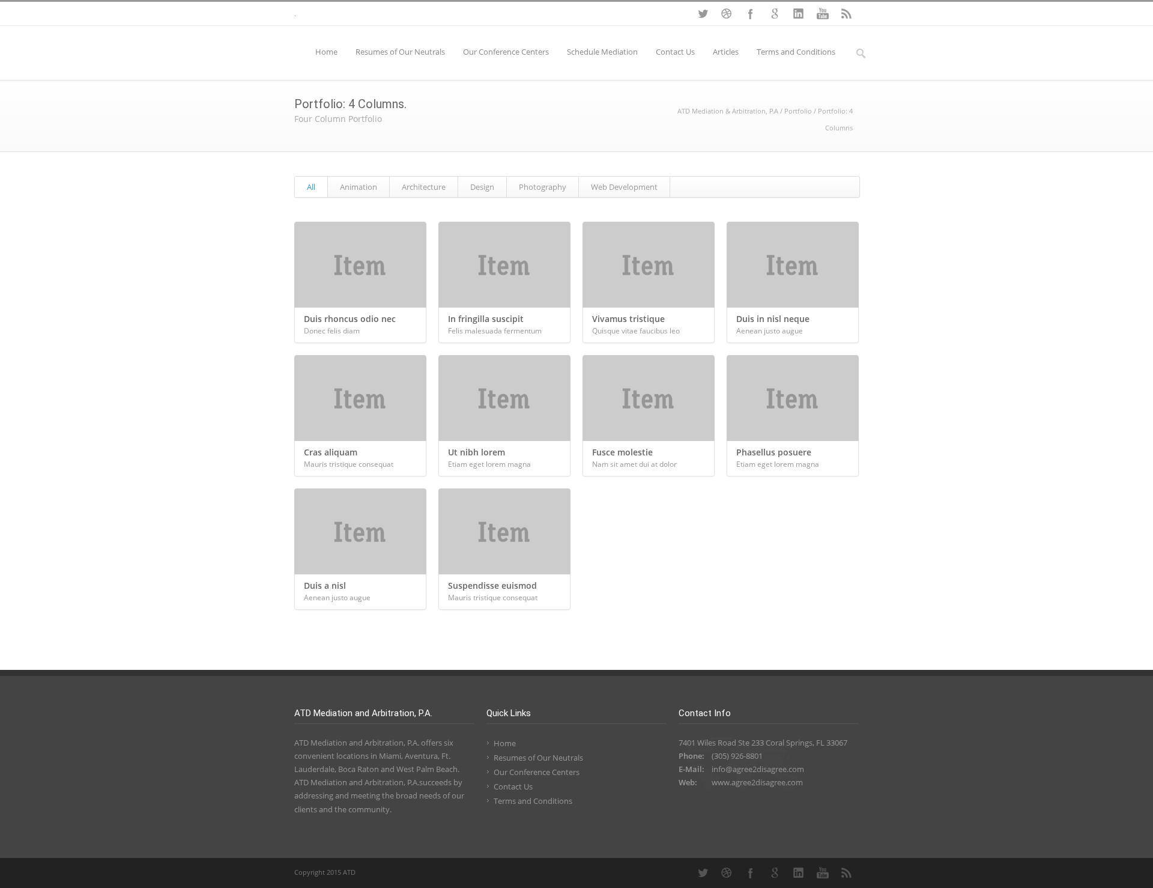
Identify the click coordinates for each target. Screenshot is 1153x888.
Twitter (703, 14)
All (311, 186)
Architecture (424, 186)
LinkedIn (799, 14)
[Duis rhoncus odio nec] (360, 265)
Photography (542, 186)
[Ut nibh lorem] (504, 398)
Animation (358, 186)
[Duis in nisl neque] (793, 265)
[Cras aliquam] (360, 398)
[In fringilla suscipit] (504, 265)
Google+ (775, 14)
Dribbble (727, 14)
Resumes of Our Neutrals (400, 51)
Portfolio (798, 110)
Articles (726, 51)
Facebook (751, 14)
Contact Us (675, 51)
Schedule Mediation (602, 51)
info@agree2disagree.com (758, 769)
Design (482, 186)
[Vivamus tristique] (649, 265)
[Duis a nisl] (360, 531)
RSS (847, 14)
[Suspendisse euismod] (504, 531)
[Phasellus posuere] (793, 398)
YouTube (823, 14)
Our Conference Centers (506, 51)
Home (326, 51)
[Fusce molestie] (649, 398)
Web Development (624, 186)
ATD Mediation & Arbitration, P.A (727, 110)
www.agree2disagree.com (757, 782)
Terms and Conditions (796, 51)
